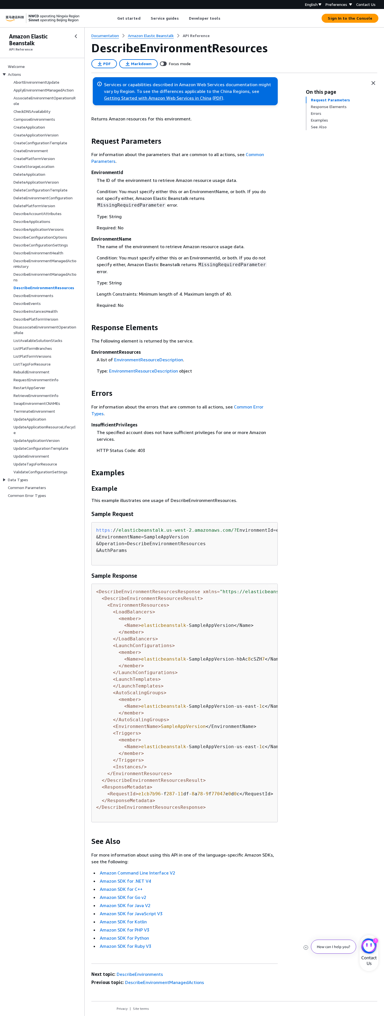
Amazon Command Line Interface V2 (137, 873)
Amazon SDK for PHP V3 (124, 930)
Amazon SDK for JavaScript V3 (131, 913)
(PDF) (218, 98)
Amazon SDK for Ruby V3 (125, 946)
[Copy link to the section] (86, 141)
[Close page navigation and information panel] (373, 83)
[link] (196, 35)
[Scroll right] (224, 18)
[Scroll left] (112, 18)
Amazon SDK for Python (124, 938)
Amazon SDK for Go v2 (123, 897)
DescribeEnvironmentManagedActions (164, 982)
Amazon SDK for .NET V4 (125, 881)
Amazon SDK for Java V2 (125, 905)
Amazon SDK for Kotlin (123, 921)
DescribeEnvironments (140, 974)
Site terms (141, 1008)
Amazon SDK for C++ (121, 889)
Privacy (122, 1008)
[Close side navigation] (76, 36)
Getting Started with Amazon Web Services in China (157, 98)
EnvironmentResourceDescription (148, 359)
